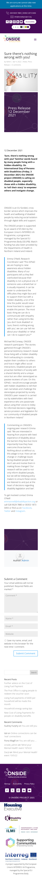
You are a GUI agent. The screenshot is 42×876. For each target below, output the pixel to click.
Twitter (7, 511)
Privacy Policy (29, 784)
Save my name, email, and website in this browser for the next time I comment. (18, 643)
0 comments (16, 65)
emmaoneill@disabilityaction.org (19, 501)
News (25, 62)
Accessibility (30, 22)
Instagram (20, 511)
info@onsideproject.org (23, 17)
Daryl (6, 752)
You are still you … (28, 740)
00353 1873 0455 (29, 13)
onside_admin (11, 744)
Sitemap (7, 784)
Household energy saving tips (18, 708)
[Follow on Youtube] (21, 21)
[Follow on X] (10, 21)
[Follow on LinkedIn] (17, 21)
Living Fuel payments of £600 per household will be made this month (19, 701)
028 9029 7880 (15, 13)
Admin (8, 62)
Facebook (27, 507)
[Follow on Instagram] (14, 21)
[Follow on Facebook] (7, 21)
